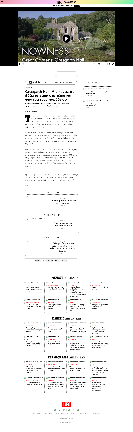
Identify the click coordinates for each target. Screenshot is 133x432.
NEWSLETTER (59, 413)
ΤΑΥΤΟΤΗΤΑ (37, 413)
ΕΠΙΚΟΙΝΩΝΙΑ (48, 413)
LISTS (71, 6)
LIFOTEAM (28, 111)
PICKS (62, 6)
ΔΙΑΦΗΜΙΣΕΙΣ (70, 413)
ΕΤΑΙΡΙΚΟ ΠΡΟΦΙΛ (83, 413)
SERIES (67, 6)
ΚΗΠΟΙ (64, 260)
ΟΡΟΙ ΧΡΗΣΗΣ (96, 413)
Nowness (31, 185)
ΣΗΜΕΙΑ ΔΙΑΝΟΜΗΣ (98, 416)
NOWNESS (70, 2)
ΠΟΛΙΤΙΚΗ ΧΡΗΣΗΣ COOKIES (80, 416)
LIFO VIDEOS (56, 6)
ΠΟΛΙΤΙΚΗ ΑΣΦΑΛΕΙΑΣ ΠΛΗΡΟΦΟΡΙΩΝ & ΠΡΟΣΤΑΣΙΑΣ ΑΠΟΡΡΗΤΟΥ (49, 416)
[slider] (57, 64)
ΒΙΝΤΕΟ (57, 260)
